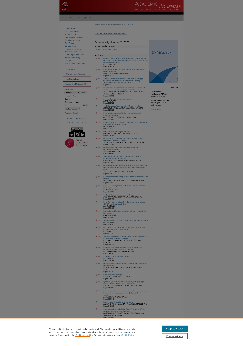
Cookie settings (82, 335)
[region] (121, 332)
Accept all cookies (175, 328)
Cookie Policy (127, 335)
